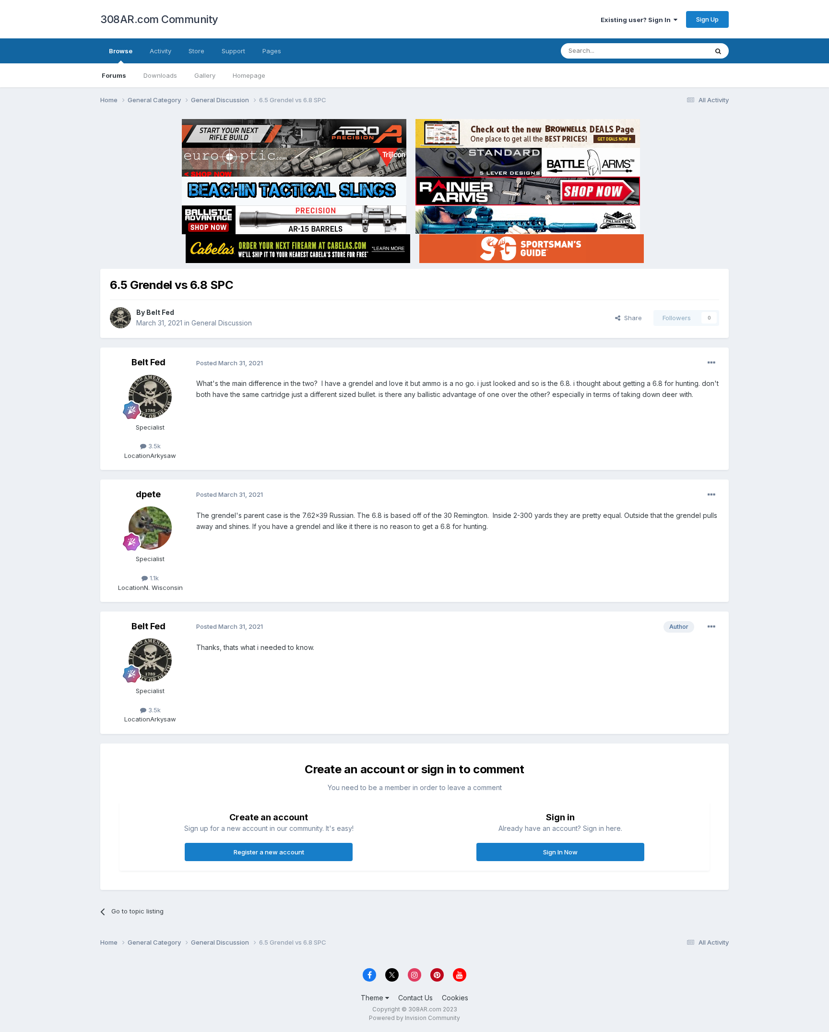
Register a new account (269, 852)
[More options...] (711, 363)
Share (631, 318)
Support (233, 51)
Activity (160, 51)
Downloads (160, 75)
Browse (120, 51)
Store (196, 51)
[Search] (718, 51)
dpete (148, 494)
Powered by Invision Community (414, 1017)
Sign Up (707, 19)
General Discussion (221, 323)
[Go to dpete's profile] (150, 528)
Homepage (249, 75)
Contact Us (415, 998)
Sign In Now (560, 852)
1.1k (153, 578)
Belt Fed (160, 312)
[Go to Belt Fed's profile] (120, 317)
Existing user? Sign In (637, 20)
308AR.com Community (159, 19)
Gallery (204, 75)
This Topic (679, 50)
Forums (114, 75)
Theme (373, 998)
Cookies (455, 998)
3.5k (153, 446)
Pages (271, 51)
